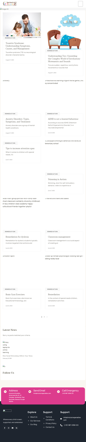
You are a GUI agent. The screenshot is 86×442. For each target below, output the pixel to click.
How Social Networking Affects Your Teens (18, 356)
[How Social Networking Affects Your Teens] (43, 347)
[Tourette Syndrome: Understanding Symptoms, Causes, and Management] (22, 25)
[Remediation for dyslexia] (22, 215)
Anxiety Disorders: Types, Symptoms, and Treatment (18, 120)
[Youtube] (12, 427)
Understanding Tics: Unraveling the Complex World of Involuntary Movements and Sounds (64, 58)
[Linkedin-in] (16, 427)
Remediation (10, 38)
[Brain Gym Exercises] (22, 272)
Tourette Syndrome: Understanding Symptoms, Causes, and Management (18, 46)
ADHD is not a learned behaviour (63, 119)
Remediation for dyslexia (17, 237)
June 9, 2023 (51, 133)
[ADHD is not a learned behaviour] (64, 97)
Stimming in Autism (57, 179)
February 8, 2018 (7, 358)
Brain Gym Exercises (15, 294)
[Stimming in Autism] (64, 157)
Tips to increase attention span (20, 148)
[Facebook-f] (4, 427)
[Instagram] (8, 427)
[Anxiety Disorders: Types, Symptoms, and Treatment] (22, 97)
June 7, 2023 (9, 159)
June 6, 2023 (9, 248)
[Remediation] (64, 272)
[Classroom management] (64, 215)
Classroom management (59, 237)
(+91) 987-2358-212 (67, 393)
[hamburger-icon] (80, 4)
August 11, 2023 (10, 60)
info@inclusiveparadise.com (42, 393)
